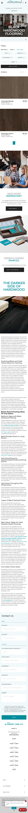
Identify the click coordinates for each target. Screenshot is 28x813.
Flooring (11, 16)
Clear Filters (20, 49)
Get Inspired (6, 786)
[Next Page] (16, 143)
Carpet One (4, 16)
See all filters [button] (13, 66)
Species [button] (20, 57)
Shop (4, 780)
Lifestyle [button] (20, 53)
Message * (4, 692)
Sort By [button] (22, 72)
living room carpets (6, 455)
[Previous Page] (11, 143)
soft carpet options (6, 432)
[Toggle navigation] (2, 3)
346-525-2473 (14, 10)
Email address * (5, 666)
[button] (20, 2)
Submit (14, 717)
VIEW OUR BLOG (12, 208)
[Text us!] (23, 810)
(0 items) (25, 2)
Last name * (4, 634)
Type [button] (6, 53)
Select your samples (13, 269)
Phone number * (6, 656)
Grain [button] (13, 62)
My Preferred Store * (6, 684)
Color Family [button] (6, 57)
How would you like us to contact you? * (11, 648)
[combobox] (13, 39)
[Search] (26, 39)
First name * (4, 625)
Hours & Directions (14, 734)
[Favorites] (23, 2)
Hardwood (17, 16)
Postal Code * (5, 675)
